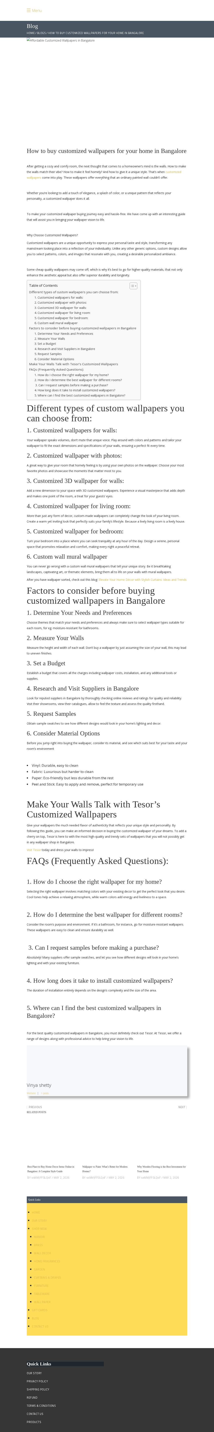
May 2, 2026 (61, 1178)
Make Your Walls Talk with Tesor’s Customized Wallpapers (73, 364)
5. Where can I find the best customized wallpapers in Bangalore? (79, 395)
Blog (35, 1318)
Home (31, 33)
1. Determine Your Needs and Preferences (63, 333)
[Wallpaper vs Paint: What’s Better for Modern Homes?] (107, 1141)
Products (34, 1422)
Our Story (39, 1221)
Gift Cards (39, 1310)
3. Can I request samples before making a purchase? (71, 385)
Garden (39, 1269)
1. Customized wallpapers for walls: (58, 297)
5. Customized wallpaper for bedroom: (61, 318)
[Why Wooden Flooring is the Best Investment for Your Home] (162, 1141)
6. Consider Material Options (54, 359)
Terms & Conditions (41, 1406)
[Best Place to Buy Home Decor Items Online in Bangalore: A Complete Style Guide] (52, 1141)
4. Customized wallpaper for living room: (62, 313)
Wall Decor (42, 1253)
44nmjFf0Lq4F (41, 1178)
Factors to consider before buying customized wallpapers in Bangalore (82, 328)
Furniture (41, 1286)
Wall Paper (42, 1302)
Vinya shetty (39, 1085)
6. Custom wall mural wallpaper (56, 323)
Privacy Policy (37, 1381)
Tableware (42, 1294)
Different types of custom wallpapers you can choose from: (73, 292)
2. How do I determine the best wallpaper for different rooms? (78, 380)
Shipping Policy (38, 1389)
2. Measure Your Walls (49, 338)
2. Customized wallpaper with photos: (60, 302)
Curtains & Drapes (47, 1277)
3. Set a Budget (45, 343)
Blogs (41, 33)
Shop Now (39, 1229)
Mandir (39, 1237)
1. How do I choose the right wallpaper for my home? (71, 375)
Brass (38, 1245)
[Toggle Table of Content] (131, 285)
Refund (32, 1397)
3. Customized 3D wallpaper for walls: (60, 308)
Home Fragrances (47, 1261)
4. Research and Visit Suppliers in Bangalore (64, 349)
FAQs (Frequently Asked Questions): (56, 369)
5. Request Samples (48, 354)
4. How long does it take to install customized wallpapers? (74, 390)
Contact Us (40, 1326)
